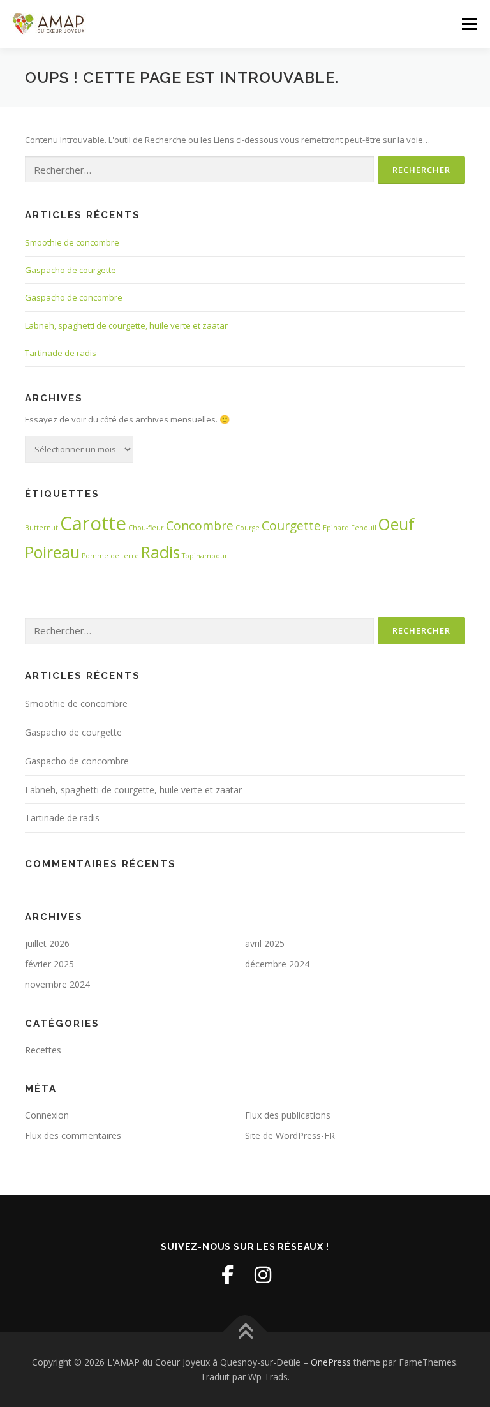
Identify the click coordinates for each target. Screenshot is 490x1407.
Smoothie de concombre (72, 242)
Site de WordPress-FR (290, 1135)
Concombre (200, 525)
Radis (160, 552)
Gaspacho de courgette (70, 270)
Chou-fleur (146, 527)
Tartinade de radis (60, 353)
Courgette (291, 525)
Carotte (93, 523)
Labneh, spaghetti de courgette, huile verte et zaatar (126, 325)
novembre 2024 (57, 984)
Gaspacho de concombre (73, 297)
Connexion (47, 1115)
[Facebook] (227, 1274)
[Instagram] (262, 1274)
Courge (247, 527)
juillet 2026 (47, 943)
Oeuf (396, 524)
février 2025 (49, 964)
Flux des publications (287, 1115)
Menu (469, 23)
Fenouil (363, 527)
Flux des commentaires (73, 1135)
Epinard (336, 527)
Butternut (41, 527)
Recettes (43, 1050)
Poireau (52, 552)
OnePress (331, 1362)
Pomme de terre (110, 555)
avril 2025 (265, 943)
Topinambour (205, 555)
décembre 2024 (277, 964)
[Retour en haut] (245, 1332)
